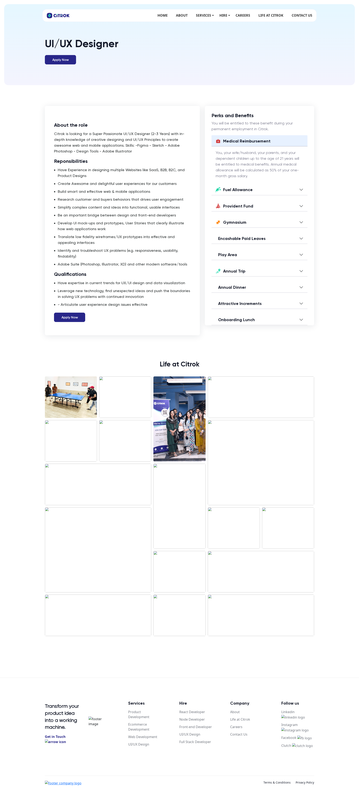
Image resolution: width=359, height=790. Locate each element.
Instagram (289, 724)
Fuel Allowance (238, 189)
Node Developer (192, 719)
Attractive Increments (240, 303)
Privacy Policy (305, 782)
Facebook (289, 737)
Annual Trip (234, 271)
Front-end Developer (195, 727)
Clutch (286, 745)
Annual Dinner (232, 287)
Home (162, 15)
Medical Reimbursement (246, 141)
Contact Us (302, 15)
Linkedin (288, 712)
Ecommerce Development (138, 727)
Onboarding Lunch (236, 319)
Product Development (138, 714)
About (182, 15)
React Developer (192, 712)
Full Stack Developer (195, 742)
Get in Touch (55, 736)
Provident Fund (238, 206)
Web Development (142, 737)
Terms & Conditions (277, 782)
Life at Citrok (270, 15)
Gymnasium (234, 222)
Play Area (227, 254)
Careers (243, 15)
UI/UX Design (138, 744)
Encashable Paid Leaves (242, 238)
